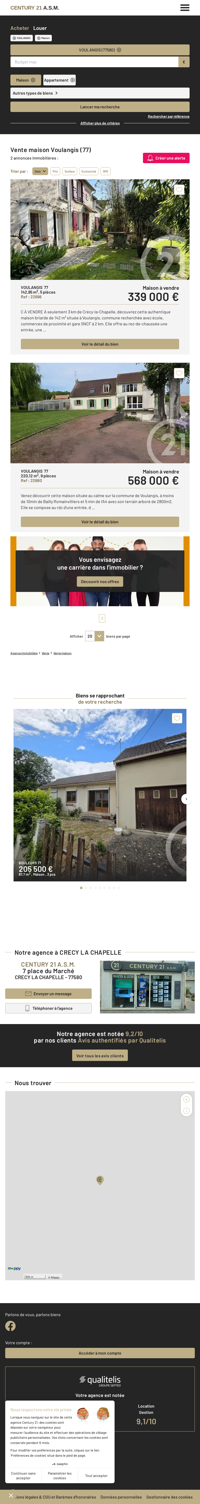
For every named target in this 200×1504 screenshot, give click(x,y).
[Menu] (185, 7)
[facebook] (10, 1326)
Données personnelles (121, 1496)
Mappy (55, 1277)
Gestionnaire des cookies (169, 1496)
